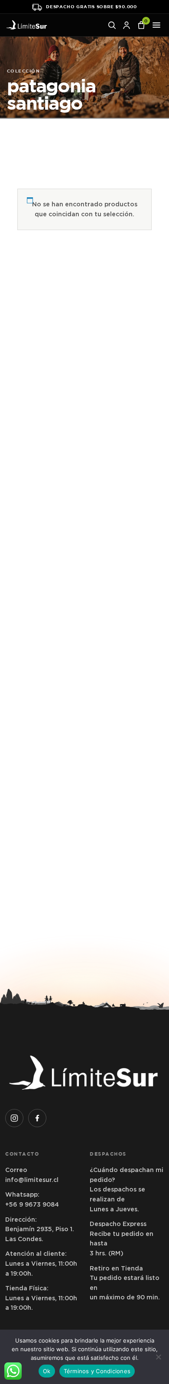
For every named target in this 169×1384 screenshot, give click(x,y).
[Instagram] (14, 1118)
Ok (47, 1371)
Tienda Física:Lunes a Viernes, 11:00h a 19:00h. (41, 1298)
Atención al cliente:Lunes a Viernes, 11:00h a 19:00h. (41, 1263)
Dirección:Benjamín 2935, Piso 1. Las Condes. (39, 1229)
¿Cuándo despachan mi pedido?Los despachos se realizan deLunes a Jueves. (126, 1189)
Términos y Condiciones (97, 1371)
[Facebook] (37, 1118)
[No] (158, 1356)
